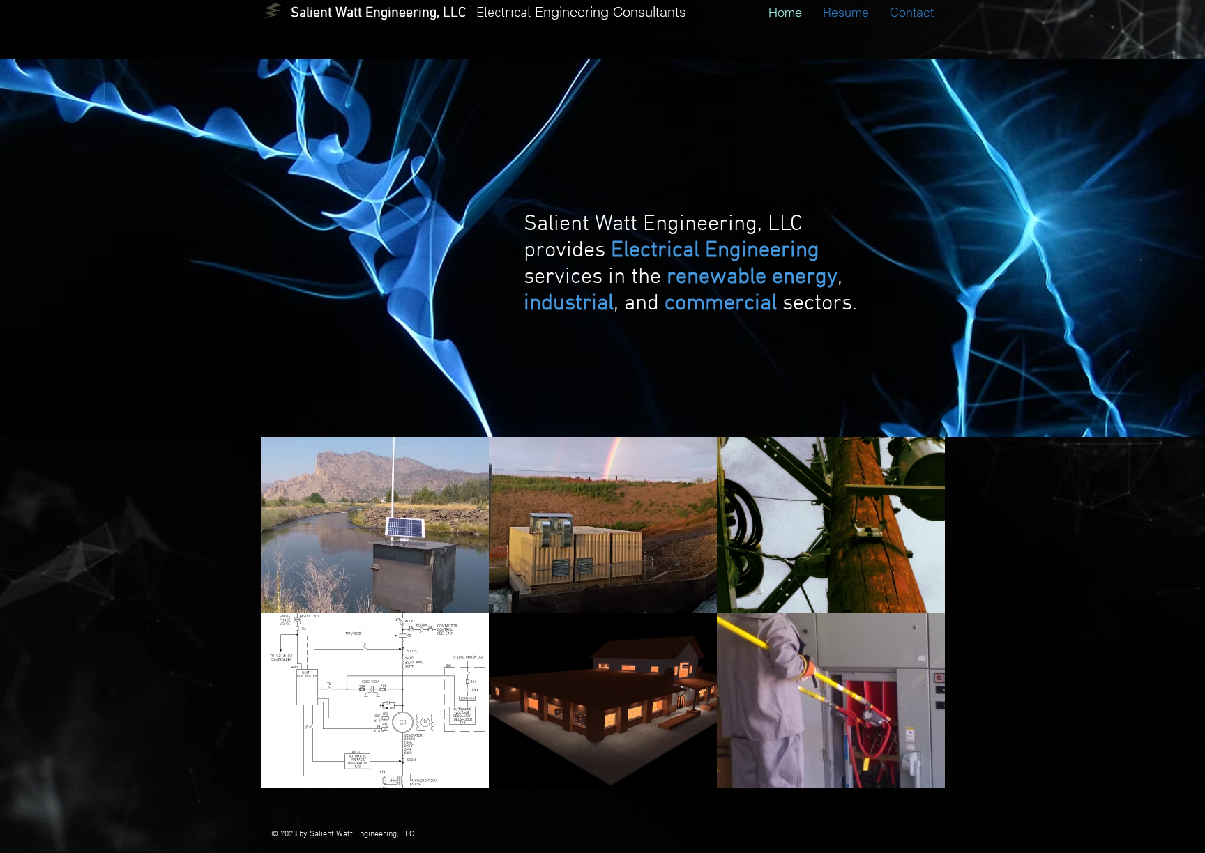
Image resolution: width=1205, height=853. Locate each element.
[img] (375, 525)
